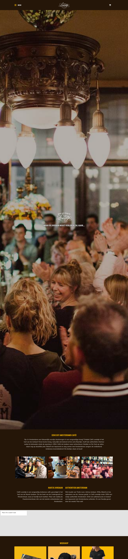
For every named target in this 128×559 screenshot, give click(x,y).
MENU (19, 5)
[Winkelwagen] (110, 5)
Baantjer (31, 476)
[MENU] (15, 5)
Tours (97, 476)
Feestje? (64, 476)
